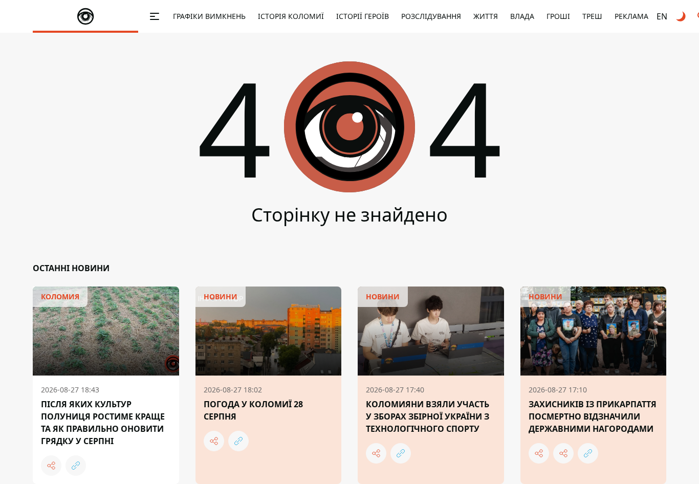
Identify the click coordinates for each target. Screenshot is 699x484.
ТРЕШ (592, 16)
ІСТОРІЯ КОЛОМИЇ (291, 16)
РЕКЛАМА (631, 16)
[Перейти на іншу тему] (681, 16)
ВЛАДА (522, 16)
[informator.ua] (85, 16)
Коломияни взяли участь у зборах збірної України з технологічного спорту (427, 416)
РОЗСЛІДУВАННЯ (431, 16)
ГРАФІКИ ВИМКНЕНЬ (209, 16)
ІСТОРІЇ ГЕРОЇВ (362, 16)
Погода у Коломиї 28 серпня (253, 410)
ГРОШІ (558, 16)
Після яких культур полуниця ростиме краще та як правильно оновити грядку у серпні (103, 423)
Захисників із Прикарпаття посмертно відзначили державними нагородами (593, 416)
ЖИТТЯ (485, 16)
